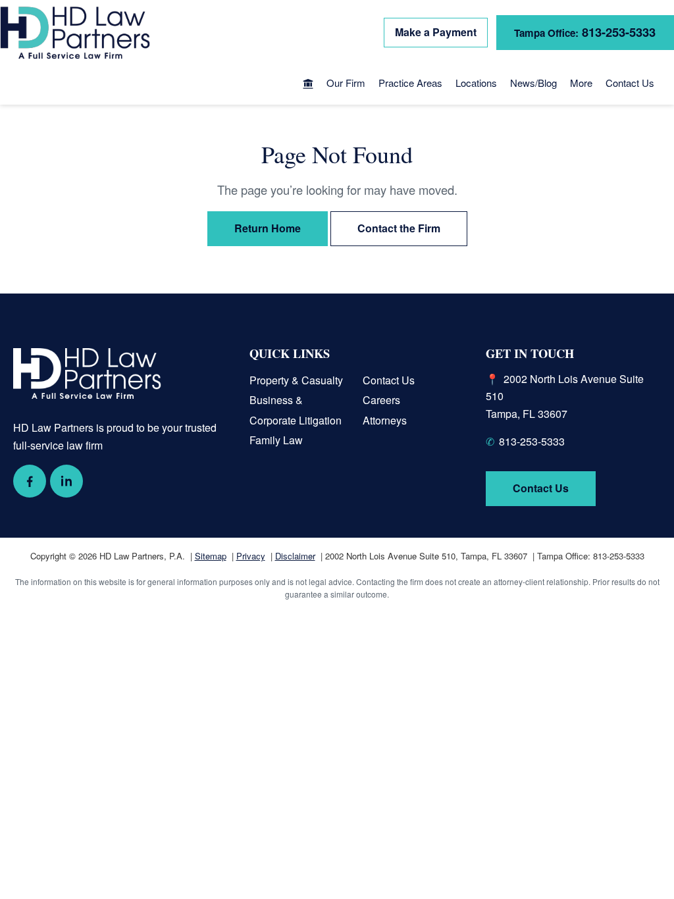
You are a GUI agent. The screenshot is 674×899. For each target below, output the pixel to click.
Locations (476, 83)
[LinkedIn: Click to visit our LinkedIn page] (66, 481)
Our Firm (345, 83)
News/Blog (533, 83)
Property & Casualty (296, 380)
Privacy (250, 556)
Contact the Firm (398, 228)
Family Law (276, 440)
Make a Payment (436, 31)
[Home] (308, 85)
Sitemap (210, 556)
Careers (381, 399)
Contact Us (630, 83)
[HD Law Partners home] (75, 33)
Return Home (267, 228)
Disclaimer (295, 556)
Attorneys (385, 420)
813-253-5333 (532, 441)
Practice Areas (410, 83)
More (581, 83)
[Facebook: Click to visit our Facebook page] (29, 481)
